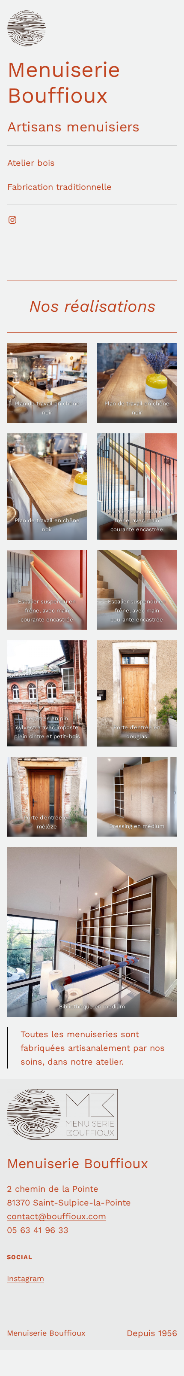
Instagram (25, 1278)
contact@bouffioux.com (56, 1216)
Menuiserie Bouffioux (63, 82)
